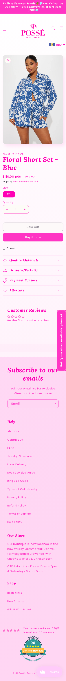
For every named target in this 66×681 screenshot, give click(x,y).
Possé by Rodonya (27, 673)
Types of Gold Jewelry (22, 489)
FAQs (10, 448)
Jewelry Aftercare (19, 456)
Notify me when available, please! (61, 340)
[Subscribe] (54, 403)
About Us (13, 431)
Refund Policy (16, 505)
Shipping (8, 181)
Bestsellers (14, 593)
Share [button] (11, 248)
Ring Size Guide (17, 481)
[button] (5, 31)
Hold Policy (14, 522)
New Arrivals (15, 601)
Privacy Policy (16, 497)
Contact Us (15, 440)
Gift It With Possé (19, 609)
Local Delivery (16, 464)
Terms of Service (19, 514)
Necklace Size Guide (21, 472)
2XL (8, 194)
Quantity (8, 202)
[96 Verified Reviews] (33, 663)
